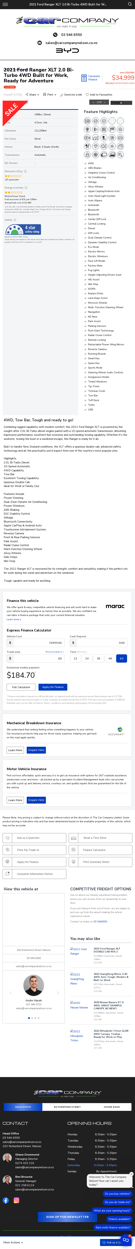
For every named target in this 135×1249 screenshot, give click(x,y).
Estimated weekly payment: (23, 667)
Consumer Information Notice (35, 874)
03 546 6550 (71, 34)
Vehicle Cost (14, 636)
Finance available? (119, 1219)
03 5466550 (100, 921)
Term (78, 652)
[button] (125, 1239)
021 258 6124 (24, 1185)
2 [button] (32, 1019)
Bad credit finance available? (113, 1227)
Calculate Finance (94, 77)
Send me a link (73, 95)
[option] (56, 103)
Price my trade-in (54, 651)
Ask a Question (118, 1242)
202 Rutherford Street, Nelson (22, 1146)
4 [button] (38, 1019)
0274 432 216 (24, 1163)
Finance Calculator (94, 850)
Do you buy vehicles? (117, 1193)
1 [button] (29, 1019)
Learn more (13, 619)
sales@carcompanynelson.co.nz (72, 42)
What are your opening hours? (112, 1210)
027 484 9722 (33, 1004)
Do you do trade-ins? (117, 1202)
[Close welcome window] (131, 1174)
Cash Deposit (78, 636)
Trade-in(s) (13, 652)
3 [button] (35, 1019)
